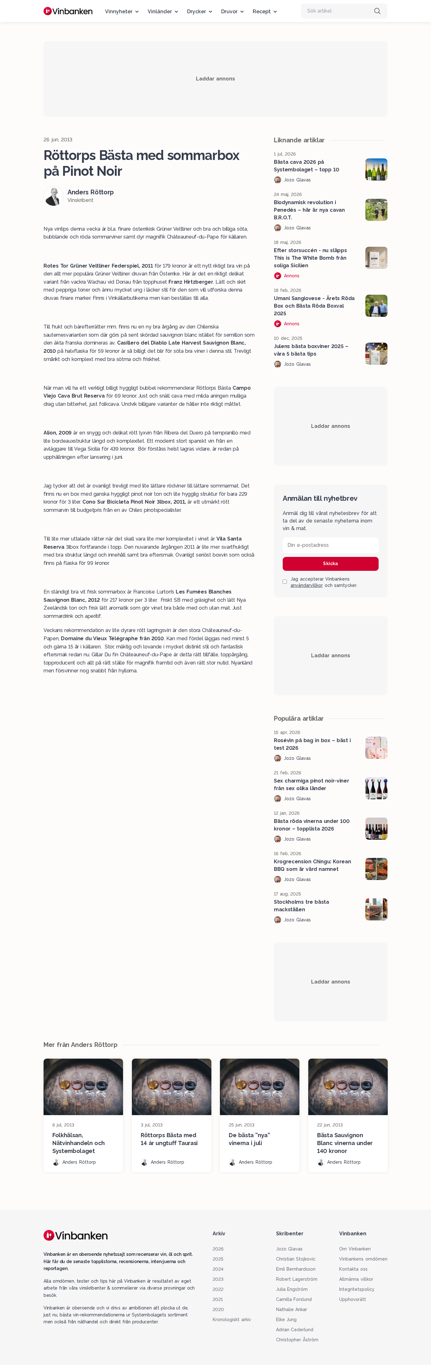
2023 (218, 1279)
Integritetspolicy (357, 1289)
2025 (218, 1259)
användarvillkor (307, 585)
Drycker (196, 12)
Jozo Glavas (289, 1248)
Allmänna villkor (356, 1279)
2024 (218, 1269)
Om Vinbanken (355, 1248)
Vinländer (160, 12)
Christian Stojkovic (296, 1259)
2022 (218, 1289)
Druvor (229, 12)
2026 (218, 1248)
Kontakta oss (353, 1269)
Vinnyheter (119, 12)
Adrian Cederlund (295, 1329)
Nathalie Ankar (291, 1309)
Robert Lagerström (297, 1279)
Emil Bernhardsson (296, 1269)
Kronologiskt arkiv (232, 1319)
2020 (218, 1309)
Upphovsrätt (352, 1299)
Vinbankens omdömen (363, 1259)
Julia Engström (292, 1289)
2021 (218, 1299)
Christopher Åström (297, 1339)
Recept (262, 12)
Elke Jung (286, 1319)
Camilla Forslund (294, 1299)
